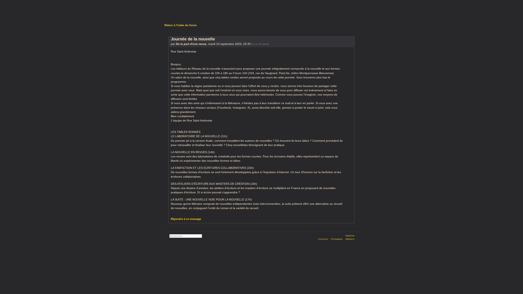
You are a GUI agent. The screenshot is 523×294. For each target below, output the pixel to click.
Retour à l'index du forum (180, 25)
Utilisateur (349, 239)
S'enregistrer (337, 239)
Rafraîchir (349, 236)
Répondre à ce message (186, 218)
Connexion (323, 239)
